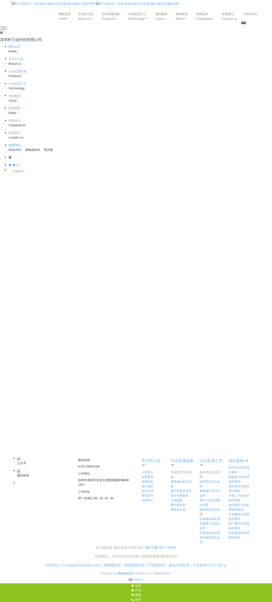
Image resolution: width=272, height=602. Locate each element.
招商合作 (14, 120)
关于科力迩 (15, 59)
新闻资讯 (14, 108)
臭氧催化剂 (32, 150)
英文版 (48, 150)
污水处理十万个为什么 (210, 565)
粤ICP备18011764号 (160, 547)
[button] (140, 157)
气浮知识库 (156, 565)
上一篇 (46, 445)
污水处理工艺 (17, 83)
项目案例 (14, 96)
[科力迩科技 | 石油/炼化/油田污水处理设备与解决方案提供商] (95, 3)
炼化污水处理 (179, 565)
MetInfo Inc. (163, 573)
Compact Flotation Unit (81, 565)
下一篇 (164, 445)
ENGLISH (251, 14)
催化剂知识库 (134, 565)
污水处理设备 (17, 71)
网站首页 (14, 47)
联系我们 (14, 133)
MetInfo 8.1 (126, 573)
